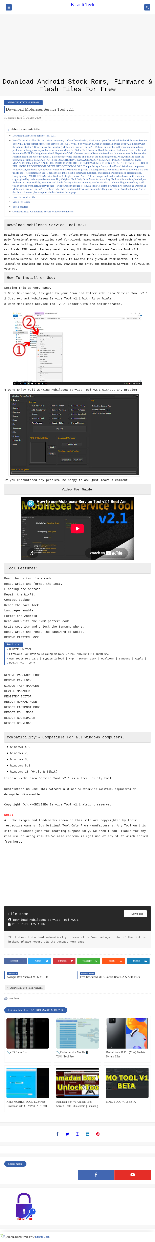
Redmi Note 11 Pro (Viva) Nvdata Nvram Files (125, 1054)
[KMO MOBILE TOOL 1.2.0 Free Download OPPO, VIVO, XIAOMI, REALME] (27, 1083)
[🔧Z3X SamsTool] (27, 1033)
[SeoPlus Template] (2, 1236)
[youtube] (132, 1175)
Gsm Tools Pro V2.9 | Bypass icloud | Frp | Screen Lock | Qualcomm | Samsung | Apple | (77, 658)
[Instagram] (77, 1134)
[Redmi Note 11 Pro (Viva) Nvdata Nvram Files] (127, 1033)
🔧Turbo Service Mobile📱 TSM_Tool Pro (72, 1054)
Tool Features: (20, 206)
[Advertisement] (77, 28)
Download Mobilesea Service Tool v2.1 (34, 135)
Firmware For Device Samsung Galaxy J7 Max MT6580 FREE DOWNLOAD (59, 654)
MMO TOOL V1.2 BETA (121, 1101)
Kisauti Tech (82, 4)
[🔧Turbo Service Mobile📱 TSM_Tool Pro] (77, 1033)
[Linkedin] (88, 1134)
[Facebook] (57, 1134)
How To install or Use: (25, 196)
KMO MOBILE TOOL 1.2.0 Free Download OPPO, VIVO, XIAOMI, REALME (27, 1104)
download (137, 913)
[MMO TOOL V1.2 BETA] (127, 1083)
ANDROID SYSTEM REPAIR (23, 102)
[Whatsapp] (22, 1175)
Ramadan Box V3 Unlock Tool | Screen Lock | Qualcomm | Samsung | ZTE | (77, 1104)
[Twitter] (67, 1134)
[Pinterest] (98, 1134)
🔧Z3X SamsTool (16, 1052)
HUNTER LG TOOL (20, 649)
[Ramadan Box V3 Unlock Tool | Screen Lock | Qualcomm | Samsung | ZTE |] (77, 1083)
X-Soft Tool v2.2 (22, 663)
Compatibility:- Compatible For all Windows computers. (43, 211)
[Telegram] (59, 1175)
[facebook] (96, 1175)
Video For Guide (21, 201)
